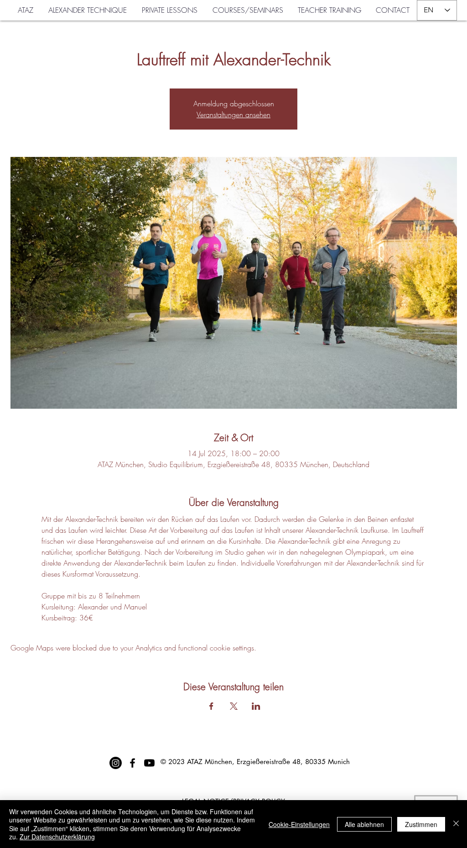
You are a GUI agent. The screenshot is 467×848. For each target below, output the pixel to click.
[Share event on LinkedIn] (256, 706)
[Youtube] (149, 763)
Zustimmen (421, 824)
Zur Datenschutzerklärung (57, 836)
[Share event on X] (233, 706)
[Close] (456, 824)
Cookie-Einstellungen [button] (299, 824)
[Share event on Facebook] (211, 706)
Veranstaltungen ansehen (233, 114)
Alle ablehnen (364, 824)
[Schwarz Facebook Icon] (132, 763)
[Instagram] (115, 763)
